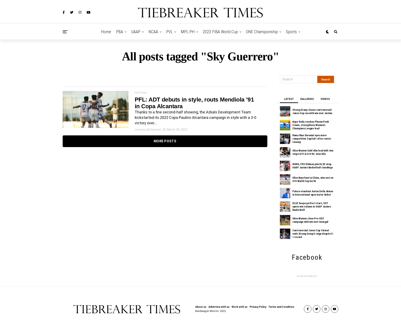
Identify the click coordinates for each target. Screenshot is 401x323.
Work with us (239, 306)
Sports (291, 31)
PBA (119, 31)
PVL (169, 31)
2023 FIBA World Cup (220, 31)
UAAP (135, 31)
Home (106, 31)
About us (200, 306)
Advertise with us (219, 306)
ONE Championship (262, 31)
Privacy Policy (258, 306)
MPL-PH (188, 31)
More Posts (165, 141)
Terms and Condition (281, 306)
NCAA (153, 31)
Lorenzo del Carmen (148, 129)
